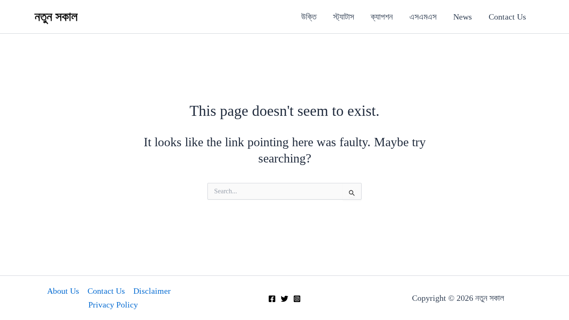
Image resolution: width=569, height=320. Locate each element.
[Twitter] (284, 298)
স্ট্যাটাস (343, 16)
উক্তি (309, 16)
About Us (63, 290)
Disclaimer (152, 290)
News (462, 16)
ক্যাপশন (382, 16)
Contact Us (507, 16)
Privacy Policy (113, 304)
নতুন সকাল (56, 16)
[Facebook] (272, 298)
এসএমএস (423, 16)
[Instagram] (297, 298)
